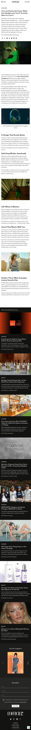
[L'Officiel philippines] (15, 2)
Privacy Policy (23, 702)
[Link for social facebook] (14, 719)
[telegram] (16, 38)
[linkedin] (9, 38)
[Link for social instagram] (17, 719)
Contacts (15, 723)
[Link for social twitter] (10, 719)
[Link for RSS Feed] (20, 719)
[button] (28, 119)
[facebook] (5, 38)
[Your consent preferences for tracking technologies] (28, 727)
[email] (2, 38)
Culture (4, 8)
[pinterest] (7, 38)
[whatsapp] (14, 38)
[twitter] (12, 38)
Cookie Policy (15, 727)
